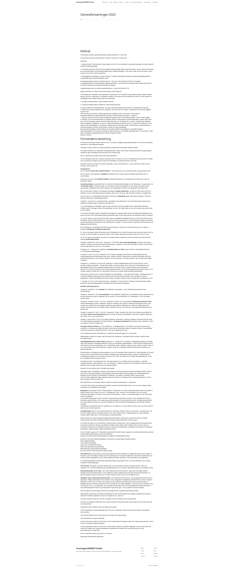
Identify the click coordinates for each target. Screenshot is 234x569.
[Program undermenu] (123, 2)
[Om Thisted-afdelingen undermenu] (142, 2)
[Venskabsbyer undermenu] (151, 2)
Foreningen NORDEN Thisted (85, 2)
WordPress (156, 565)
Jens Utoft (120, 460)
